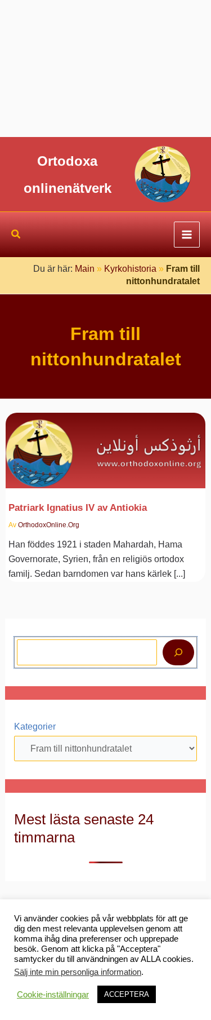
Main (85, 268)
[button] (16, 235)
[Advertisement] (105, 68)
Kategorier (35, 726)
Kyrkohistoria (130, 268)
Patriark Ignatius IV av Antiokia (77, 507)
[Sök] (178, 652)
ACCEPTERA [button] (126, 994)
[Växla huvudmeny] (187, 235)
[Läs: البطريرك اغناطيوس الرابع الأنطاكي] (106, 444)
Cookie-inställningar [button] (53, 994)
